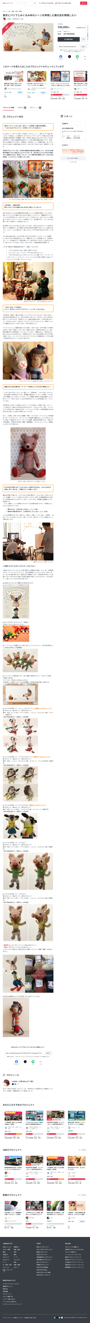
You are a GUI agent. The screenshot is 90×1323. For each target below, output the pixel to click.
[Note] (85, 56)
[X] (69, 56)
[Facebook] (60, 56)
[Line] (77, 56)
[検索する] (35, 3)
